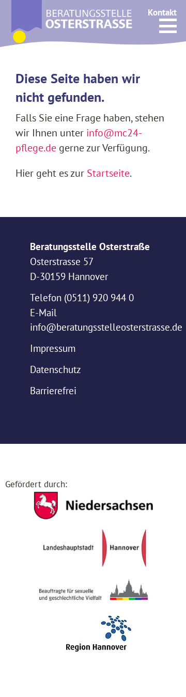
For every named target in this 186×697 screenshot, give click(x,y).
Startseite (108, 173)
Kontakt (162, 12)
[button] (168, 26)
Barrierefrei (53, 390)
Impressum (52, 348)
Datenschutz (55, 369)
